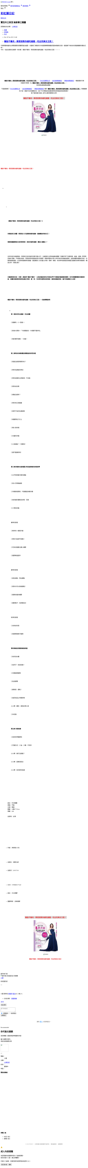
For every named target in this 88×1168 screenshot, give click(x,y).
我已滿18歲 (4, 1164)
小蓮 (2, 978)
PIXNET (31, 1144)
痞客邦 (10, 993)
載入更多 (3, 1005)
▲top (2, 1001)
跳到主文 (3, 18)
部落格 (6, 32)
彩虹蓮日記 (7, 13)
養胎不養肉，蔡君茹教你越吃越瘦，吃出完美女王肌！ (29, 41)
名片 (5, 34)
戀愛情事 (14, 998)
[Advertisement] (44, 66)
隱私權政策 (53, 1144)
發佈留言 (3, 1015)
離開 (10, 1164)
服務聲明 (60, 1144)
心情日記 (15, 26)
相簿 (5, 30)
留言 (14, 993)
